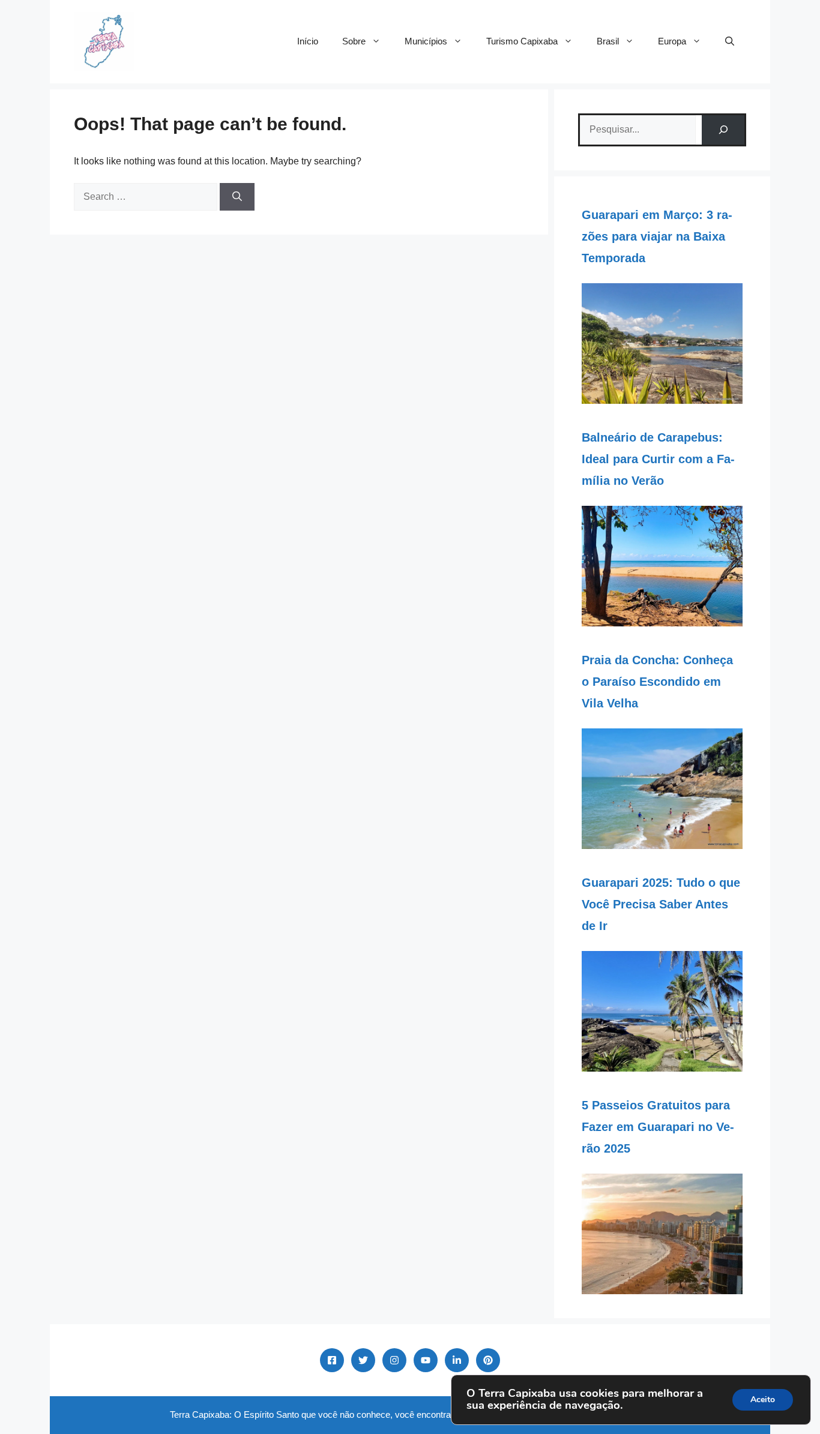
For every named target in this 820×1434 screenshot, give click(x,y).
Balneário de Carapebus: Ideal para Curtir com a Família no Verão (658, 459)
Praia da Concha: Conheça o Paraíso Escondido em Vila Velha (657, 681)
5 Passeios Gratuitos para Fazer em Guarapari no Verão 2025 (658, 1127)
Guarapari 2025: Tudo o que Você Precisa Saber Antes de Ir (661, 904)
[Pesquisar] (723, 130)
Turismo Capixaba (522, 41)
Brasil (608, 41)
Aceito (762, 1399)
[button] (729, 41)
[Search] (237, 197)
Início (307, 41)
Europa (672, 41)
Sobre (354, 41)
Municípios (426, 41)
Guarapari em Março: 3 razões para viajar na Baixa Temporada (657, 236)
